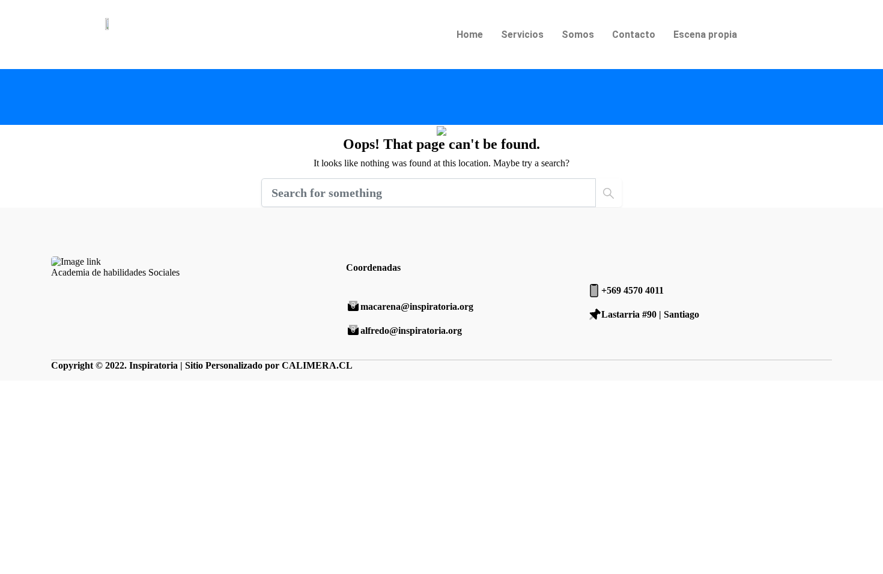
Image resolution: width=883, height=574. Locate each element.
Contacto (633, 34)
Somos (578, 34)
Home (470, 34)
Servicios (522, 34)
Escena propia (705, 34)
